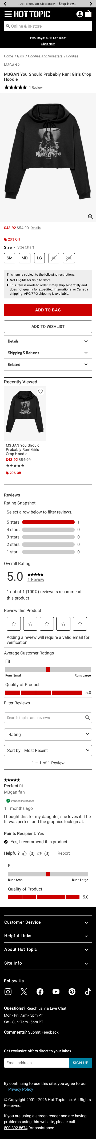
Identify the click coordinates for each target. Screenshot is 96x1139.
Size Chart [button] (25, 247)
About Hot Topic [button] (20, 949)
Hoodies (72, 56)
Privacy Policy (20, 1089)
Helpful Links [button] (17, 935)
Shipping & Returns (23, 352)
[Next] (91, 4)
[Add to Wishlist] (40, 391)
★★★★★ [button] (15, 466)
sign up (81, 1063)
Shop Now (66, 4)
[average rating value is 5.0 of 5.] (17, 87)
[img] (8, 992)
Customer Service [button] (22, 922)
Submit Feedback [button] (43, 1032)
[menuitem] (88, 13)
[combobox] (48, 26)
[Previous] (5, 4)
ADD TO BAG (48, 309)
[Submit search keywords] (8, 25)
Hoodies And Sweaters (45, 56)
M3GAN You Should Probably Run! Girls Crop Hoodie (23, 449)
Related (14, 364)
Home (8, 56)
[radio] (9, 258)
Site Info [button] (13, 963)
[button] (7, 14)
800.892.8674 (15, 1127)
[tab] (48, 157)
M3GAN (10, 65)
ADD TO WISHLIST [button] (48, 326)
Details (13, 341)
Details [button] (36, 228)
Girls (20, 56)
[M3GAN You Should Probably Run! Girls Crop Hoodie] (25, 413)
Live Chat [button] (58, 1008)
